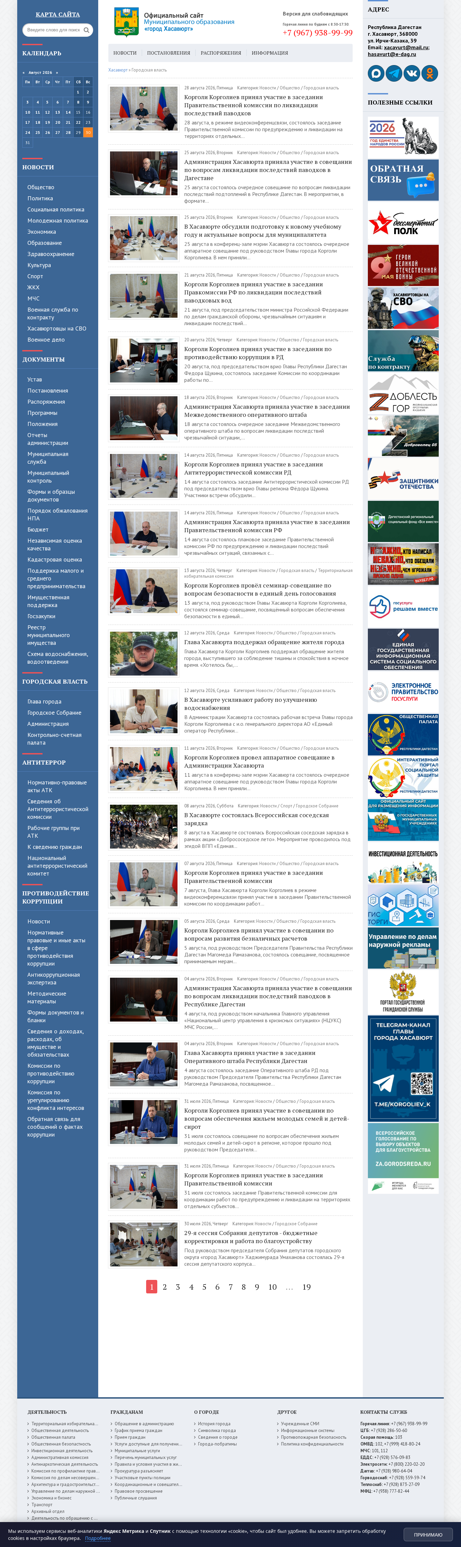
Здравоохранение (50, 254)
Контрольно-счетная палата (54, 738)
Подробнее (98, 1538)
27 (57, 132)
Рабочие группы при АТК (53, 831)
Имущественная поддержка (48, 601)
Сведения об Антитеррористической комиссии (57, 809)
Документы (43, 359)
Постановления (47, 390)
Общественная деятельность (60, 1430)
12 (47, 112)
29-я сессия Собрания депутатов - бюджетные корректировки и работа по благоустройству (251, 1237)
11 (37, 112)
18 (37, 122)
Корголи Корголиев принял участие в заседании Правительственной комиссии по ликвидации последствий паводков (253, 105)
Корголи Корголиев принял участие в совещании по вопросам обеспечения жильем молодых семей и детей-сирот (266, 1118)
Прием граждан (130, 1437)
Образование (44, 243)
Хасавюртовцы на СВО (56, 328)
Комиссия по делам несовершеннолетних (72, 1478)
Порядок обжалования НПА (57, 514)
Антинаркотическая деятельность (64, 1464)
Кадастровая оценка (54, 559)
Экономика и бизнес (51, 1498)
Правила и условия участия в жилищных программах (167, 1464)
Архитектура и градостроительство (66, 1484)
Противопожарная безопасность (313, 1437)
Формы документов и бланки (55, 1016)
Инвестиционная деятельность (61, 1451)
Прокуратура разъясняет (139, 1471)
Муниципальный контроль (48, 476)
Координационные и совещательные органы (159, 1484)
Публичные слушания (136, 1498)
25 (37, 132)
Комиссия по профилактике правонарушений (75, 1471)
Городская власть (55, 681)
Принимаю (428, 1535)
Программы (42, 413)
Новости (38, 167)
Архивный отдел (47, 1511)
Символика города (217, 1430)
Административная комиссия (59, 1457)
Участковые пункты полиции (142, 1478)
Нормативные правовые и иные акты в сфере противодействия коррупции (56, 947)
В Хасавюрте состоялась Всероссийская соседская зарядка (256, 819)
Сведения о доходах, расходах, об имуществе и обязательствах (55, 1042)
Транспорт (41, 1505)
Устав (34, 379)
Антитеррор (44, 762)
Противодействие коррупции (55, 897)
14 (68, 112)
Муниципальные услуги (137, 1451)
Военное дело (46, 339)
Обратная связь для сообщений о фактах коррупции (55, 1126)
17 (27, 122)
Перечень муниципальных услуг (146, 1457)
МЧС (33, 298)
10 (27, 112)
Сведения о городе (218, 1437)
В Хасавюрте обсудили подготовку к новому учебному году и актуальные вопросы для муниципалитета (262, 230)
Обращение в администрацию (144, 1424)
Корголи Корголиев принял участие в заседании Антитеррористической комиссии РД (253, 468)
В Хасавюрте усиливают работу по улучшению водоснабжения (250, 703)
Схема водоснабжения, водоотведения (57, 657)
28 (68, 132)
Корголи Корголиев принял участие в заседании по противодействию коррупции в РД (257, 353)
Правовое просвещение (139, 1491)
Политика (40, 198)
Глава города (44, 701)
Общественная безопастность (61, 1444)
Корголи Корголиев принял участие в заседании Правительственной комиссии (253, 876)
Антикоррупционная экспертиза (53, 978)
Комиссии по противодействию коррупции (50, 1073)
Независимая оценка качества (54, 544)
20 (57, 122)
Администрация (48, 723)
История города (214, 1424)
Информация (270, 53)
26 (47, 132)
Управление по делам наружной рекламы (72, 1491)
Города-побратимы (217, 1444)
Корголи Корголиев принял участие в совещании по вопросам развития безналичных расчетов (258, 934)
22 (78, 122)
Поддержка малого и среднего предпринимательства (56, 578)
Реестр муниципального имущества (48, 635)
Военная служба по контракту (52, 313)
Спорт (35, 276)
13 (57, 112)
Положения (42, 424)
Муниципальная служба (48, 457)
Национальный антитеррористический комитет (57, 865)
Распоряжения (46, 401)
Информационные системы (307, 1430)
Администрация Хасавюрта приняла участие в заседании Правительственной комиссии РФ (267, 526)
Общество (40, 187)
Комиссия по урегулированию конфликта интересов (55, 1100)
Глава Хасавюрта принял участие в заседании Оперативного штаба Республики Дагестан (250, 1057)
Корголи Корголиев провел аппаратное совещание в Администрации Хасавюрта (259, 761)
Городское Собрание (54, 712)
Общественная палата (53, 1437)
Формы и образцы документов (51, 495)
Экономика (41, 231)
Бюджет (38, 529)
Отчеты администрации (47, 439)
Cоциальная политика (55, 209)
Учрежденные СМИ (300, 1424)
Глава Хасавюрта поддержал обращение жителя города (264, 642)
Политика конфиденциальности (312, 1444)
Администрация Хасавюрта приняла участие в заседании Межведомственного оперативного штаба (267, 410)
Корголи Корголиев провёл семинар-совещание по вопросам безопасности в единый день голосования (260, 589)
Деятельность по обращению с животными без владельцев (90, 1518)
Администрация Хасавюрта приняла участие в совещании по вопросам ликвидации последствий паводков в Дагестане (268, 169)
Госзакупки (41, 616)
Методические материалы (46, 997)
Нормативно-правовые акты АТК (57, 786)
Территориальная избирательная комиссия (73, 1424)
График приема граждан (138, 1430)
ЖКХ (33, 287)
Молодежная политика (57, 220)
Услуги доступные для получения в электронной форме (170, 1444)
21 (68, 122)
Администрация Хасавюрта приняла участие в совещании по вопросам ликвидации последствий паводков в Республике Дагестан (268, 996)
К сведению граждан (54, 847)
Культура (39, 265)
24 (27, 132)
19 (47, 122)
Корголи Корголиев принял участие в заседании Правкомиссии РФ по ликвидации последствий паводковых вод (253, 292)
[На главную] (192, 22)
